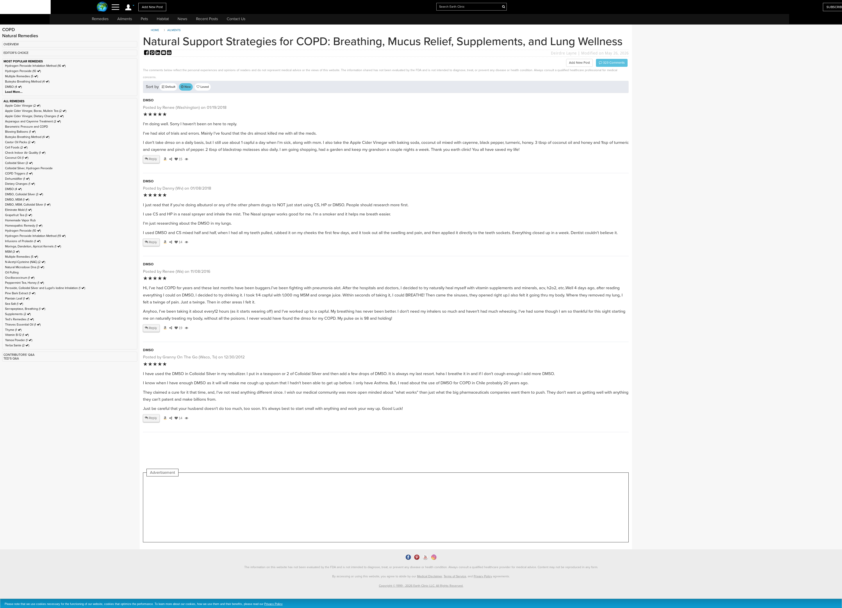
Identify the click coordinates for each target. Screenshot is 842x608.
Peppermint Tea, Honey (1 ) (24, 283)
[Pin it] (152, 53)
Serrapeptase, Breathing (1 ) (25, 309)
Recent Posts (207, 18)
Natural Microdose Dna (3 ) (24, 267)
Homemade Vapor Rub (20, 220)
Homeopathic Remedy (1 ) (23, 225)
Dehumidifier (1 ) (17, 179)
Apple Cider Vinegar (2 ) (22, 106)
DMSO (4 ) (13, 87)
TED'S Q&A (11, 358)
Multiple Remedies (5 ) (21, 76)
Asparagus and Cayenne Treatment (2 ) (33, 121)
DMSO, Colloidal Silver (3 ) (24, 194)
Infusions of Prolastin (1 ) (23, 241)
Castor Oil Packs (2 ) (20, 142)
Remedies (100, 18)
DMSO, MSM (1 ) (17, 199)
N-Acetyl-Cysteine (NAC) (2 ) (25, 262)
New (187, 87)
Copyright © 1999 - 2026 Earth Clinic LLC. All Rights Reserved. (421, 586)
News (182, 18)
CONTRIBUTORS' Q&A (19, 355)
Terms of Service (455, 576)
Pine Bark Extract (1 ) (20, 293)
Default (169, 87)
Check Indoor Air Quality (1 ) (25, 153)
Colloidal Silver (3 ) (19, 163)
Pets (144, 18)
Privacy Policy (483, 576)
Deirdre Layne (564, 53)
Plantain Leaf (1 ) (17, 298)
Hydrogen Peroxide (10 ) (23, 71)
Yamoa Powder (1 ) (18, 340)
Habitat (163, 18)
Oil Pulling (12, 272)
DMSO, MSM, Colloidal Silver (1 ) (27, 204)
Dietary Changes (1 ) (20, 184)
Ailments (124, 18)
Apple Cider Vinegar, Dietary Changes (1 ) (34, 116)
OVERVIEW (11, 44)
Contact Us (236, 18)
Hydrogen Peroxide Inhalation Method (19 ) (35, 236)
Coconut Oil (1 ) (16, 158)
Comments (613, 63)
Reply (152, 159)
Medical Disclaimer (429, 576)
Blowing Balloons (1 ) (20, 132)
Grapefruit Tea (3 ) (18, 215)
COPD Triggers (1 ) (19, 173)
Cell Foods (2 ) (16, 147)
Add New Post (152, 7)
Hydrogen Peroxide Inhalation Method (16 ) (35, 66)
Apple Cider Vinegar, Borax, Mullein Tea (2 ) (35, 111)
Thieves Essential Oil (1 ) (23, 324)
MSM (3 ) (12, 252)
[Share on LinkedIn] (158, 53)
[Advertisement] (226, 509)
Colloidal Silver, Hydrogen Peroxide (29, 168)
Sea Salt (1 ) (14, 304)
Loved (204, 87)
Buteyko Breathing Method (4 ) (27, 81)
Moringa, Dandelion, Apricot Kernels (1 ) (33, 246)
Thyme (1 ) (13, 330)
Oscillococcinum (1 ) (19, 278)
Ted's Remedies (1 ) (19, 319)
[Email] (164, 53)
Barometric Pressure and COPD (26, 127)
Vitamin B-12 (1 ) (17, 335)
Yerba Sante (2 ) (17, 345)
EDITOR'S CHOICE (16, 53)
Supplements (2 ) (18, 314)
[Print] (169, 53)
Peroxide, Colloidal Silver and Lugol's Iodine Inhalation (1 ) (45, 288)
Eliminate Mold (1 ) (18, 210)
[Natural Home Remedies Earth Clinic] (102, 7)
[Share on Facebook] (147, 53)
